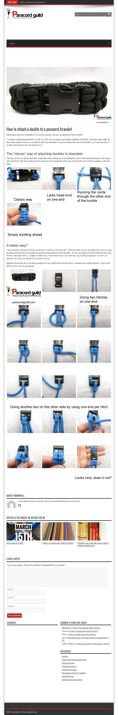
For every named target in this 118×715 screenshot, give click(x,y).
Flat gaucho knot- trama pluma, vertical (93, 644)
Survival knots (68, 676)
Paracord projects (69, 666)
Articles (65, 656)
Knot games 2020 (14, 543)
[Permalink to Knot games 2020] (23, 540)
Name (9, 589)
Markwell (65, 628)
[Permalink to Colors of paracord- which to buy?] (59, 540)
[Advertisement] (59, 29)
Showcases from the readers (74, 673)
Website (10, 606)
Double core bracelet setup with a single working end (93, 544)
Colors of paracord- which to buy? (32, 2)
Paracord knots (68, 663)
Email (9, 598)
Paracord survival (69, 670)
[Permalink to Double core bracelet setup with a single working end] (94, 540)
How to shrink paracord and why (82, 634)
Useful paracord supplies (72, 680)
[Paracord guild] (24, 16)
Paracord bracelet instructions (74, 660)
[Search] (109, 14)
